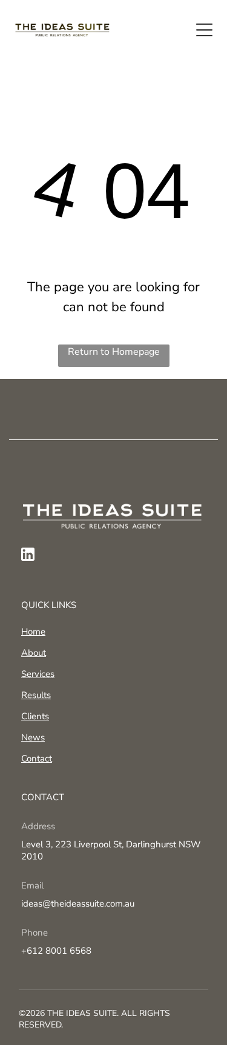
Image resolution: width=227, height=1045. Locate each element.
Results (36, 695)
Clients (35, 716)
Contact (36, 758)
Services (37, 674)
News (33, 737)
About (33, 653)
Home (33, 632)
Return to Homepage (114, 351)
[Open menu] (204, 30)
